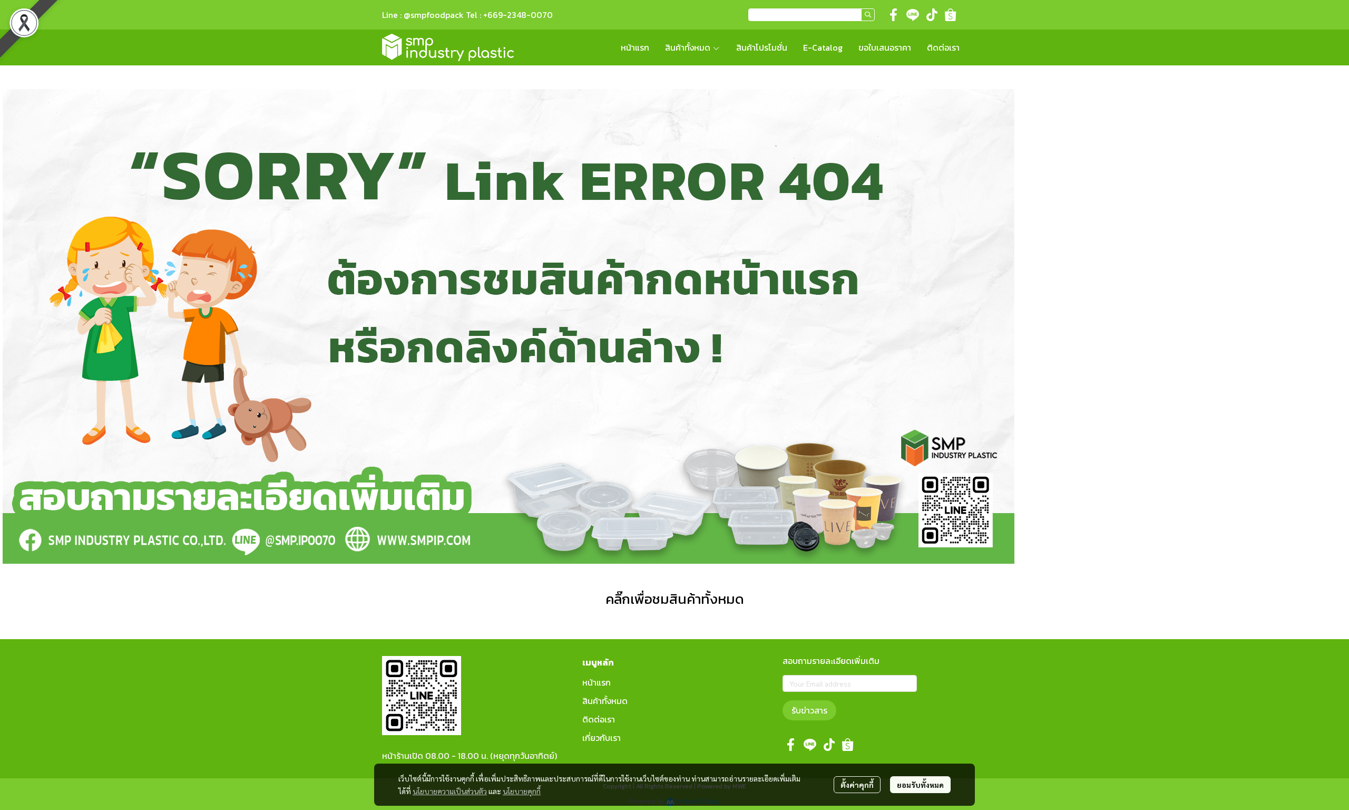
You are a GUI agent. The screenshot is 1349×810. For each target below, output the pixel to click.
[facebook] (893, 14)
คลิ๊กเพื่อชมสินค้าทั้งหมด (674, 599)
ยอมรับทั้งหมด (920, 784)
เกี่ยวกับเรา (601, 737)
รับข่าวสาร (809, 710)
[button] (811, 15)
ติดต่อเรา (598, 719)
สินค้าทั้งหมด (605, 701)
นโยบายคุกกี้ (522, 791)
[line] (912, 14)
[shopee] (950, 14)
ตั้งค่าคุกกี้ (857, 784)
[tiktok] (931, 14)
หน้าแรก (596, 682)
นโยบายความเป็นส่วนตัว (450, 791)
